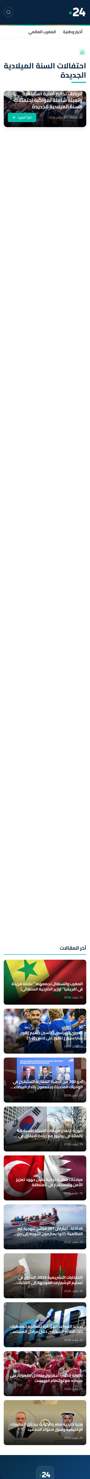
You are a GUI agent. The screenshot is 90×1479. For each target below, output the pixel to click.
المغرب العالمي (42, 31)
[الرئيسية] (82, 52)
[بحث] (8, 12)
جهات (16, 31)
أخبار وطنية (72, 31)
